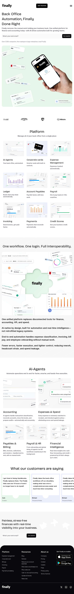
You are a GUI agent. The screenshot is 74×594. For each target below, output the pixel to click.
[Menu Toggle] (71, 6)
